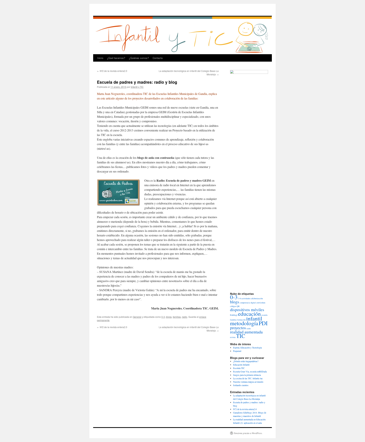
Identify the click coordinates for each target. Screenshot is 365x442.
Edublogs (233, 315)
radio (184, 316)
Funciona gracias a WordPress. (248, 433)
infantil (254, 318)
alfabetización (257, 298)
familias (177, 316)
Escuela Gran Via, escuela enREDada (250, 371)
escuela (264, 315)
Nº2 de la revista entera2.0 (112, 70)
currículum (260, 302)
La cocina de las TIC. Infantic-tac (248, 378)
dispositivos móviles (247, 309)
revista (233, 337)
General (137, 316)
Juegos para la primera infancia (247, 374)
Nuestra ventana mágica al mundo (248, 381)
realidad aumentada (246, 332)
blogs (169, 316)
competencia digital (248, 302)
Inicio (100, 58)
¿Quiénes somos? (139, 58)
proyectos (238, 327)
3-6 (239, 298)
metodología (244, 323)
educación (249, 313)
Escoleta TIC (239, 368)
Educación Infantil (241, 364)
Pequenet (237, 350)
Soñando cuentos (240, 385)
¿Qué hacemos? (116, 58)
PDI (263, 323)
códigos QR (235, 306)
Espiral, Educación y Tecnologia (247, 347)
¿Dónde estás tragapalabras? (245, 361)
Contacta (158, 58)
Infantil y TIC (137, 86)
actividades (246, 298)
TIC (240, 335)
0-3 (163, 316)
